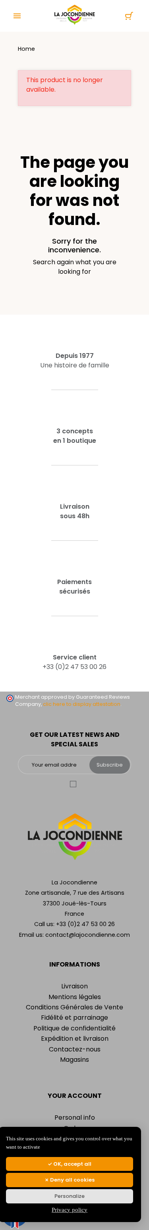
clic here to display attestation (81, 704)
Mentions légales (74, 996)
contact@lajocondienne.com (87, 935)
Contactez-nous (75, 1049)
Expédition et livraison (74, 1038)
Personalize (69, 1196)
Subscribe (110, 764)
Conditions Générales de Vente (74, 1007)
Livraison (74, 986)
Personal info (74, 1117)
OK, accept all (71, 1164)
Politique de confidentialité (74, 1028)
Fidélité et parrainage (74, 1017)
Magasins (74, 1059)
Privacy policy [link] (69, 1210)
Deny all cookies (72, 1180)
